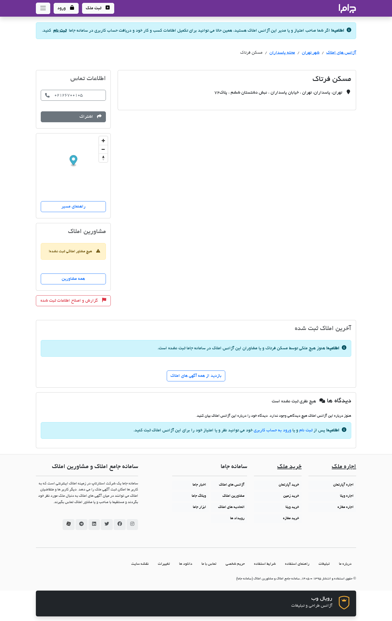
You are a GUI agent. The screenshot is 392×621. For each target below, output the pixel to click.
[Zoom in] (103, 140)
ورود (62, 8)
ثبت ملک (94, 8)
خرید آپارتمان (289, 485)
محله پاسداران (282, 53)
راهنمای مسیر (73, 206)
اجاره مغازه (345, 507)
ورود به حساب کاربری (272, 430)
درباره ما (345, 564)
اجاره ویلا (347, 496)
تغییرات (164, 564)
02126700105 (68, 95)
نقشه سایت (140, 564)
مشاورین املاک (233, 496)
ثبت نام (60, 30)
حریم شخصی (235, 564)
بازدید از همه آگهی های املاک (196, 376)
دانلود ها (185, 564)
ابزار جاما (199, 507)
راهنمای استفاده (297, 564)
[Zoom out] (103, 149)
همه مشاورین (73, 279)
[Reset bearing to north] (103, 158)
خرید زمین (291, 496)
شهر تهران (310, 53)
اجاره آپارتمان (343, 485)
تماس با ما (208, 564)
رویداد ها (237, 519)
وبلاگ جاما (199, 496)
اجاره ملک (344, 467)
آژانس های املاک (341, 53)
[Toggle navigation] (43, 8)
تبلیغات (324, 564)
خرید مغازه (291, 519)
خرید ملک (289, 467)
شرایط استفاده (265, 564)
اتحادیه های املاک (231, 507)
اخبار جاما (199, 485)
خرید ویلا (292, 507)
